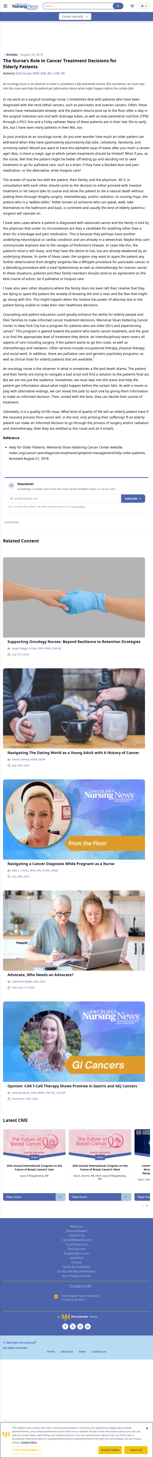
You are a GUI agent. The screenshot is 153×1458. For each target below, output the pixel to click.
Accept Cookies (110, 1450)
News (82, 1351)
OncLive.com (77, 1249)
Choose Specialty (72, 16)
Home (51, 1351)
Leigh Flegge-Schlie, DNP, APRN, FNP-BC (37, 648)
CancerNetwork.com (76, 1240)
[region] (76, 1440)
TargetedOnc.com (76, 1253)
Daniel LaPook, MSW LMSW (28, 759)
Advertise (76, 1258)
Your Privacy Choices (76, 1276)
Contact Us (76, 1235)
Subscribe (131, 498)
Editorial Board (76, 1231)
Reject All (136, 1450)
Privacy (76, 1262)
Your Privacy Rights (26, 1450)
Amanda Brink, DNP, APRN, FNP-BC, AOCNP (38, 1092)
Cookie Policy (29, 1442)
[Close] (147, 1428)
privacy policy (78, 506)
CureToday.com (77, 1244)
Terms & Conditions (76, 1267)
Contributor (11, 522)
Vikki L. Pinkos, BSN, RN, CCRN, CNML (35, 870)
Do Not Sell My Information (76, 1271)
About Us (76, 1226)
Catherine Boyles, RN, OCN (28, 981)
